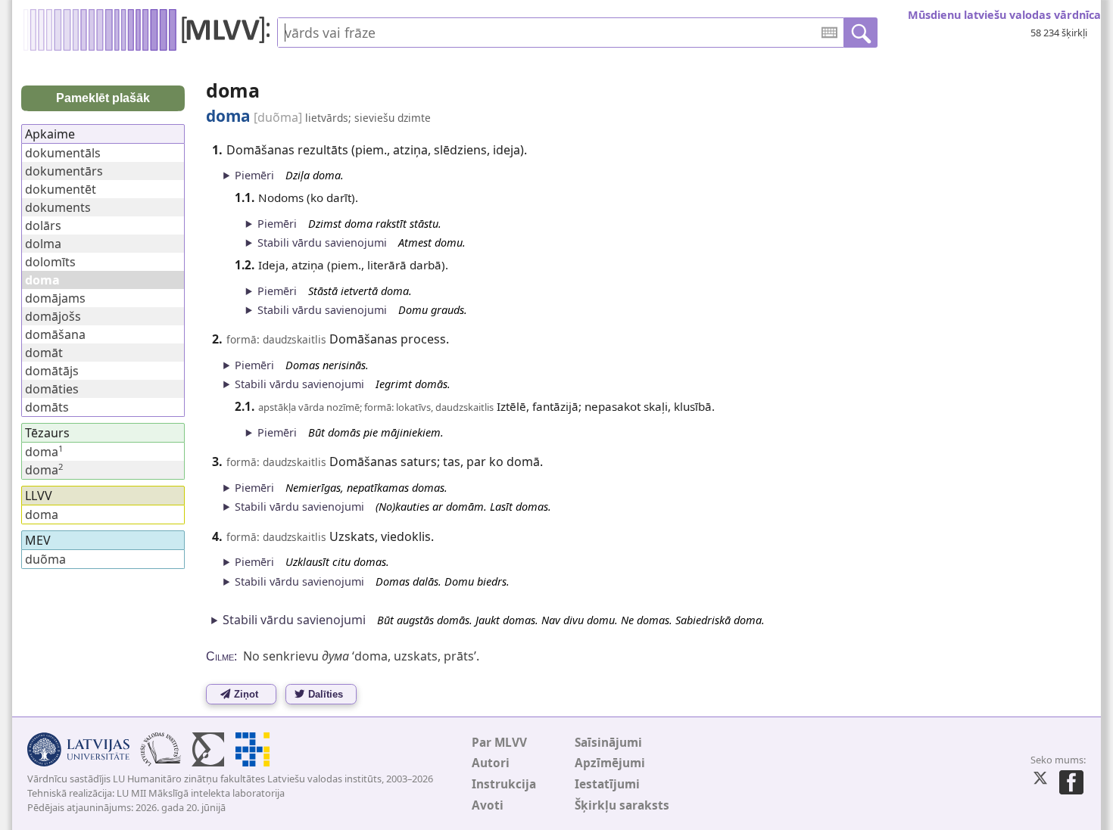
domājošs (53, 316)
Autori (491, 763)
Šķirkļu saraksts (622, 805)
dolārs (43, 225)
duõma (45, 559)
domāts (47, 407)
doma (44, 451)
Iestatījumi (607, 784)
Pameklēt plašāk (103, 98)
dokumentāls (63, 153)
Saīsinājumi (608, 743)
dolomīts (50, 261)
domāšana (55, 334)
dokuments (58, 207)
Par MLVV (499, 743)
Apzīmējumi (610, 763)
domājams (55, 298)
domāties (52, 389)
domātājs (52, 370)
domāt (44, 352)
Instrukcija (504, 784)
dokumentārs (64, 171)
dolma (43, 243)
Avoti (488, 805)
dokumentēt (60, 189)
